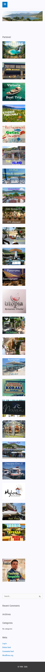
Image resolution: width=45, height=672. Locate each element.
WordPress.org (7, 655)
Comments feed (8, 651)
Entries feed (6, 647)
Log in (4, 643)
